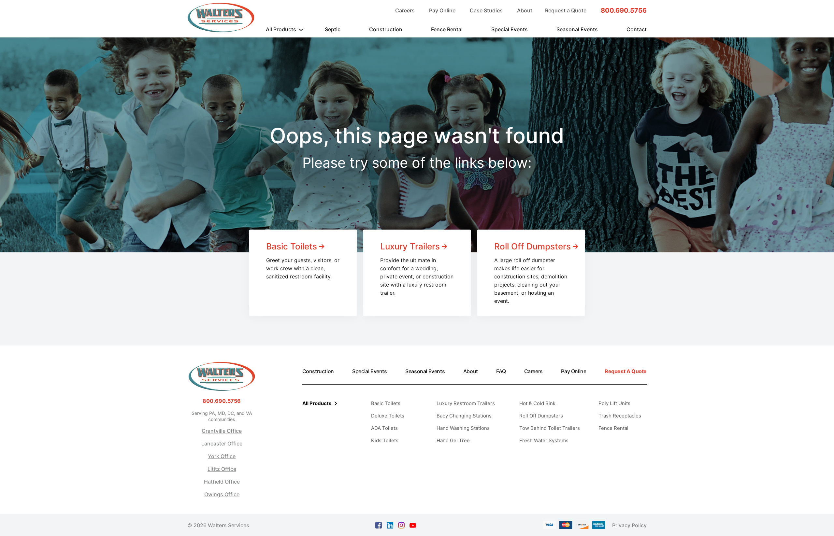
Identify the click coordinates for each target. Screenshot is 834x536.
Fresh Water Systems (543, 440)
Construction (385, 29)
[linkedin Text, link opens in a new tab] (390, 524)
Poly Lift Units (614, 403)
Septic (332, 29)
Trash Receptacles (619, 416)
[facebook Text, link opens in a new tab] (378, 524)
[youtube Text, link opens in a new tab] (413, 525)
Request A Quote (626, 371)
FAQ (501, 371)
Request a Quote (565, 10)
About (524, 10)
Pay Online (442, 10)
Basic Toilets (385, 403)
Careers (405, 10)
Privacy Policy (629, 525)
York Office (222, 456)
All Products (281, 29)
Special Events (509, 29)
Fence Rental (447, 29)
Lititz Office (222, 469)
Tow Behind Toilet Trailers (549, 428)
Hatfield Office (222, 481)
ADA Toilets (384, 428)
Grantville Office (222, 431)
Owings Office (221, 494)
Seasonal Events (577, 29)
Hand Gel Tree (453, 440)
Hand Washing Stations (463, 428)
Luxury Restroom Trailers (466, 403)
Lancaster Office (221, 443)
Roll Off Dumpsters (541, 416)
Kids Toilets (384, 440)
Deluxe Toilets (387, 416)
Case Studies (486, 10)
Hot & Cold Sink (537, 403)
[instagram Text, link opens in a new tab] (401, 524)
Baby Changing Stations (464, 416)
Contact (636, 29)
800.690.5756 (624, 10)
